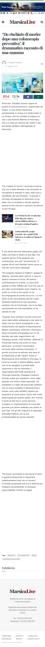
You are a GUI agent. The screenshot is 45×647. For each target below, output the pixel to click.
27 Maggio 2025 (11, 66)
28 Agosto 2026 (21, 227)
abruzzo (11, 555)
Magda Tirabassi (15, 62)
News (34, 555)
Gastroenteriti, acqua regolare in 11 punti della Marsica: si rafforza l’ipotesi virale (28, 235)
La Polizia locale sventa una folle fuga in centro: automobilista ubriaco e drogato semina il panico (28, 219)
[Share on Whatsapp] (38, 97)
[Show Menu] (3, 22)
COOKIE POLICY (33, 639)
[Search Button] (42, 22)
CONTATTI (20, 636)
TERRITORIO (6, 636)
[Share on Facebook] (28, 97)
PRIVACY (19, 639)
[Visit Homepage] (23, 22)
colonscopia (23, 555)
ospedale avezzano (11, 559)
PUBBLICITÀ (33, 636)
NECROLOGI (6, 639)
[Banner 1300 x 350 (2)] (22, 8)
